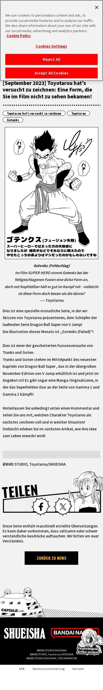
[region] (51, 40)
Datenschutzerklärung (49, 669)
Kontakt (78, 669)
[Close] (96, 7)
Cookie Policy (19, 35)
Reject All (51, 59)
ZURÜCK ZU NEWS (51, 558)
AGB (22, 669)
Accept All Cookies (51, 72)
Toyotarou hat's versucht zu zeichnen (34, 113)
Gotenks (13, 119)
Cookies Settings (51, 46)
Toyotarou (78, 113)
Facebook (41, 507)
